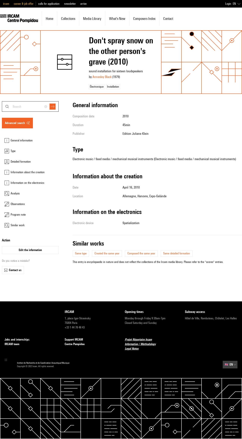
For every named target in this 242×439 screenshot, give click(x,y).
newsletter (70, 3)
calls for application (49, 3)
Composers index (144, 18)
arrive (83, 3)
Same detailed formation (176, 253)
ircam (6, 3)
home (49, 18)
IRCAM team (12, 344)
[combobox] (30, 106)
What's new (117, 18)
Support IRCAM (74, 339)
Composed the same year (141, 253)
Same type (81, 253)
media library (92, 18)
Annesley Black (102, 77)
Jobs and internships (17, 339)
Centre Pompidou (75, 344)
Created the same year (107, 253)
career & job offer (23, 3)
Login (228, 3)
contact (168, 18)
